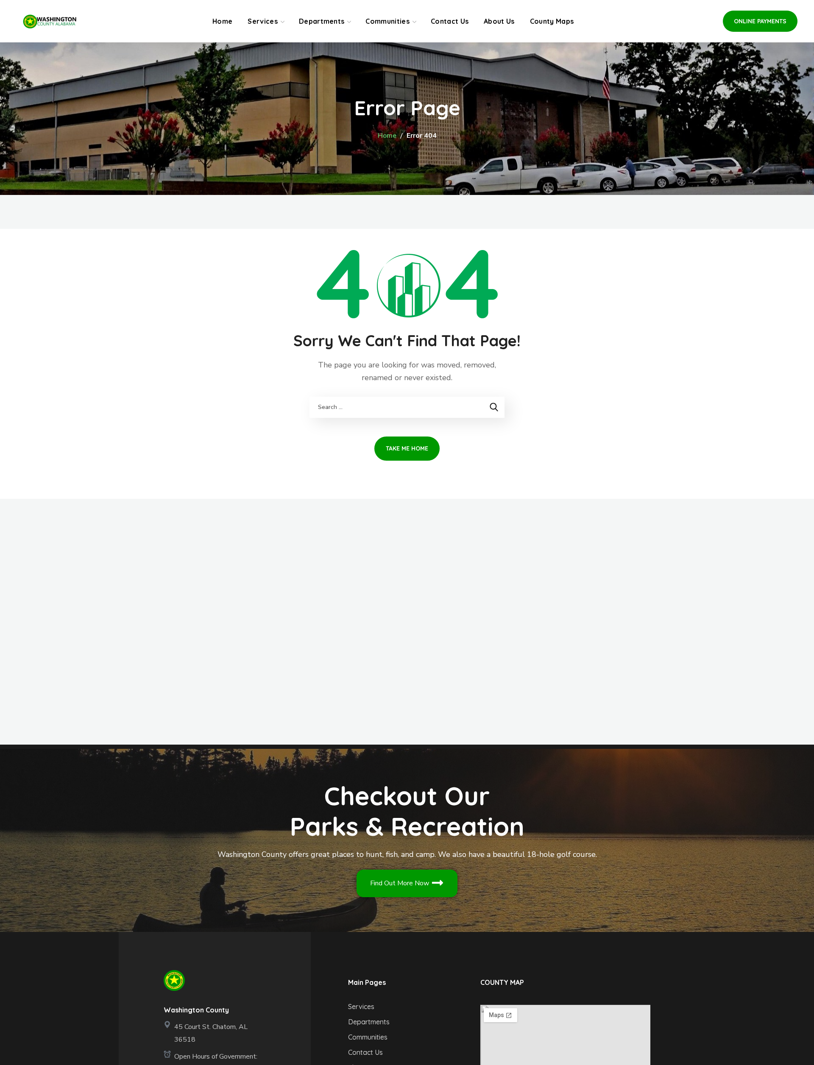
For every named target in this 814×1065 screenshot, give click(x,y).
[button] (760, 21)
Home (387, 135)
